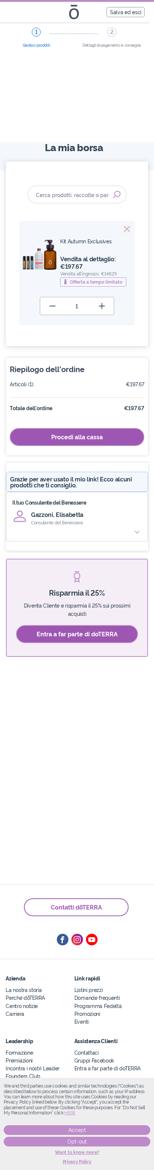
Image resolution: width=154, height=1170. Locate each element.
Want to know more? (77, 1152)
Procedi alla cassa (77, 437)
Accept (77, 1130)
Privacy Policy (77, 1161)
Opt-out (77, 1142)
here (70, 1113)
